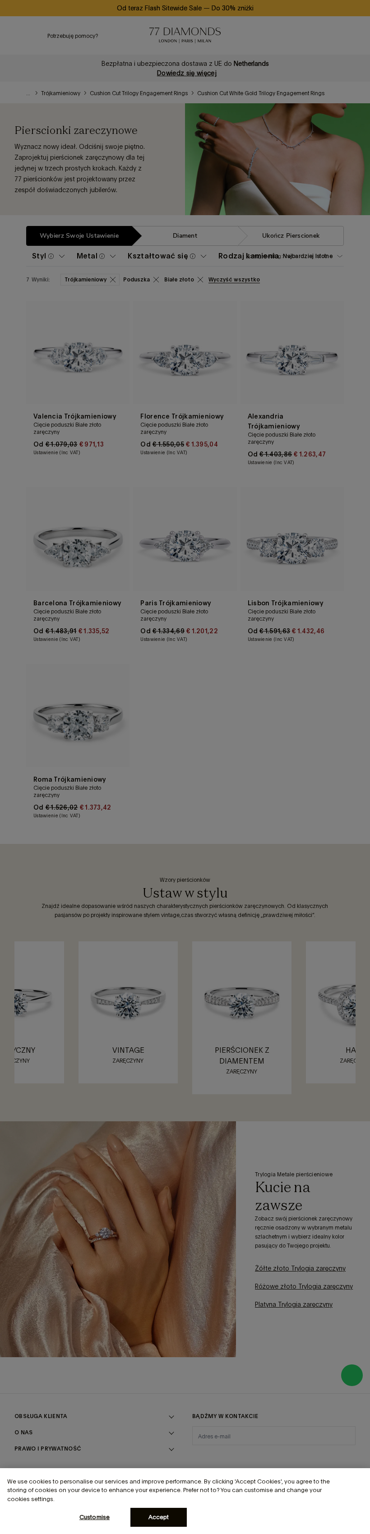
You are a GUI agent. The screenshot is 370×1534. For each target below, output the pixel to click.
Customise (94, 1517)
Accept (158, 1517)
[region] (185, 1501)
